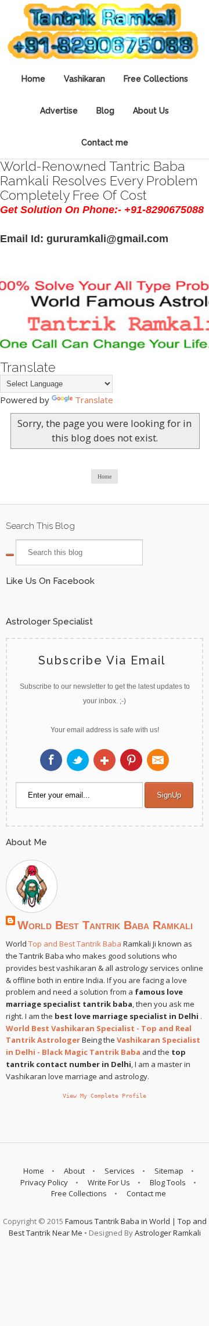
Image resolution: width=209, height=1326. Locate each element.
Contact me (104, 142)
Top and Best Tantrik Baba (74, 943)
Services (120, 1171)
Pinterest (131, 760)
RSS (158, 760)
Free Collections (156, 78)
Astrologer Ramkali (168, 1233)
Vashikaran (84, 78)
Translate (94, 400)
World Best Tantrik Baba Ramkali (105, 925)
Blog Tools (168, 1182)
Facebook (51, 760)
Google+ (104, 760)
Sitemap (168, 1171)
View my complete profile (104, 1095)
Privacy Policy (44, 1182)
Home (33, 78)
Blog (105, 110)
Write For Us (109, 1182)
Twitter (78, 760)
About (74, 1171)
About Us (151, 110)
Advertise (59, 110)
